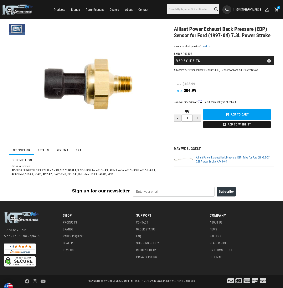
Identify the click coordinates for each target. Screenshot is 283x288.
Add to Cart (240, 114)
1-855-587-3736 (15, 230)
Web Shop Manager (183, 281)
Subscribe (226, 191)
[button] (59, 10)
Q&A (78, 150)
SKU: (177, 54)
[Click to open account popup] (267, 9)
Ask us (207, 46)
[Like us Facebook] (27, 281)
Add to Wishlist (239, 124)
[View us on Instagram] (35, 281)
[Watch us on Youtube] (43, 281)
